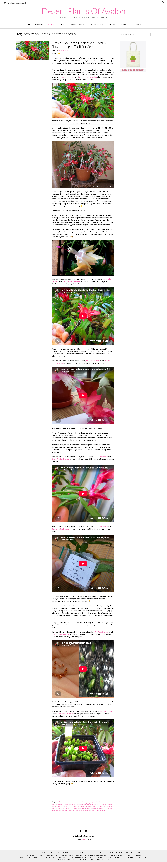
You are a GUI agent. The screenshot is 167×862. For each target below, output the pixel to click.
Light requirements (116, 855)
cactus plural (107, 802)
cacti (58, 802)
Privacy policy (132, 857)
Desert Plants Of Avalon (83, 11)
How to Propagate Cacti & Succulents (68, 855)
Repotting (142, 857)
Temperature (83, 860)
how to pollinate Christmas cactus (62, 808)
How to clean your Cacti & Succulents (39, 855)
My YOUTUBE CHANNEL (78, 25)
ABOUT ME (39, 25)
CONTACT (123, 25)
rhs (57, 810)
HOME (28, 25)
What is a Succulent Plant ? (99, 860)
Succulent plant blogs (65, 810)
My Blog (51, 25)
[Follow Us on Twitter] (5, 3)
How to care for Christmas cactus (102, 804)
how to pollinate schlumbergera (83, 808)
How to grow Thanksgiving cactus (81, 806)
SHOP (68, 860)
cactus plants (98, 802)
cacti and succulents (66, 802)
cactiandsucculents (79, 802)
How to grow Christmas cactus (61, 806)
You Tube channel (67, 77)
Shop (62, 25)
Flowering (81, 852)
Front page (91, 852)
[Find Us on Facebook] (2, 3)
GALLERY (111, 25)
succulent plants (78, 810)
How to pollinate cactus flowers (102, 806)
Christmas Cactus (57, 804)
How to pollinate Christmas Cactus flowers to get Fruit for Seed (79, 45)
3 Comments (101, 810)
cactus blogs (89, 802)
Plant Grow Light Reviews (94, 857)
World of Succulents (89, 810)
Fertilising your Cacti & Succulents (63, 852)
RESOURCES (136, 25)
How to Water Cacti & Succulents (95, 855)
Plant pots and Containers (115, 857)
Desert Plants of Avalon (88, 77)
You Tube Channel (101, 632)
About (28, 852)
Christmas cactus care (69, 804)
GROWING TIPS (97, 25)
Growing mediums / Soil (114, 852)
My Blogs (137, 855)
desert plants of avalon (84, 804)
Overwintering (64, 857)
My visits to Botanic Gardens (30, 857)
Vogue (83, 839)
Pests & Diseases (77, 857)
